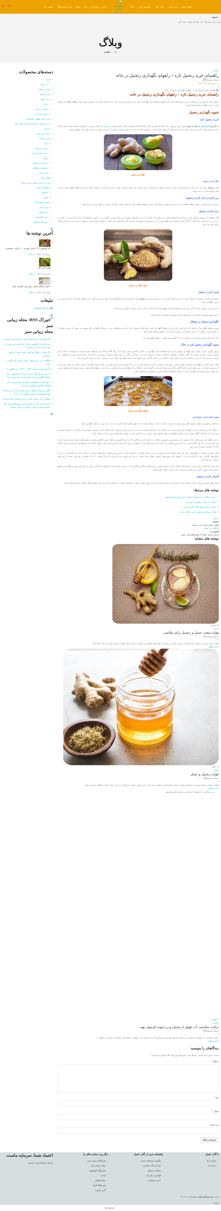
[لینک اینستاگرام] (216, 6)
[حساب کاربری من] (16, 7)
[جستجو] (21, 7)
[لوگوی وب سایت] (117, 6)
